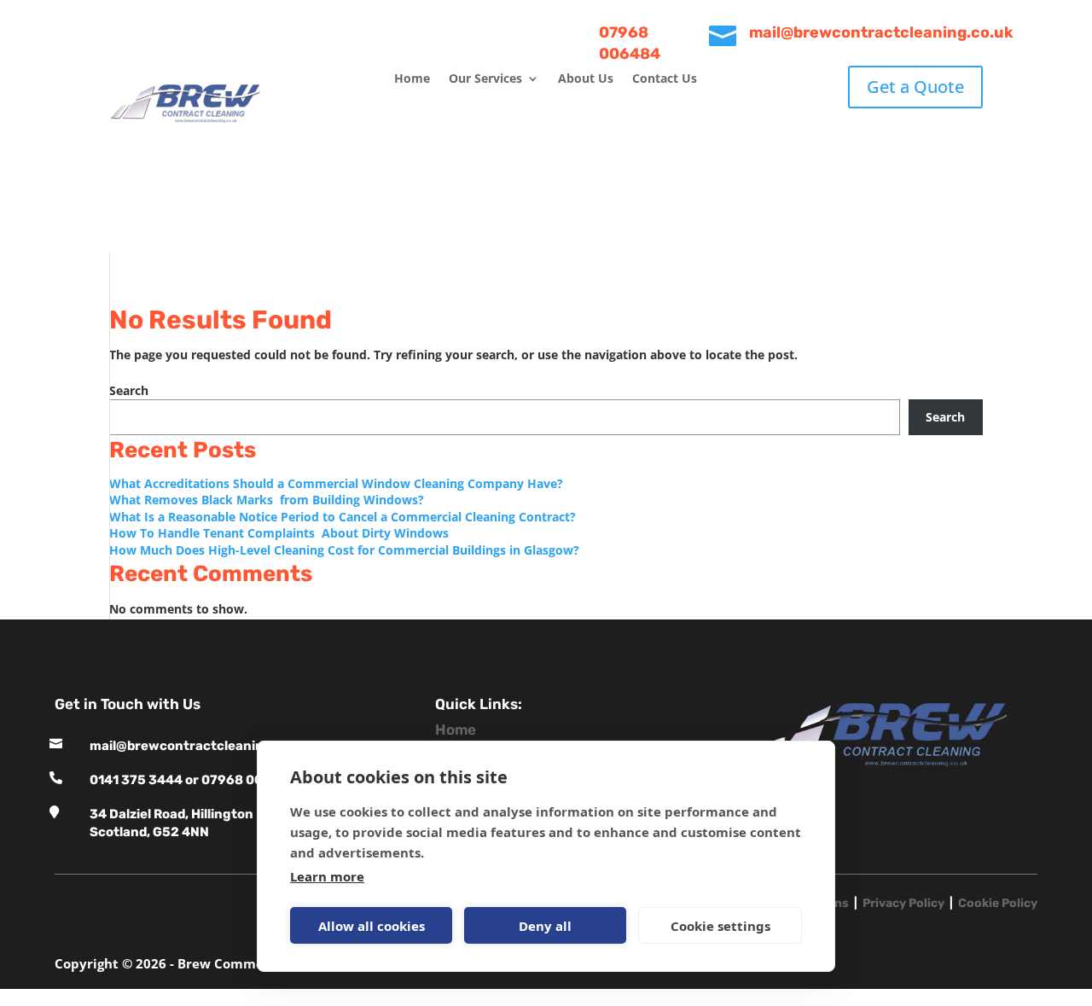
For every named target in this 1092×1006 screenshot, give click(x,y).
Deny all (545, 925)
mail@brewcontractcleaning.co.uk (200, 745)
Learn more (327, 876)
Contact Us (664, 79)
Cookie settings (720, 925)
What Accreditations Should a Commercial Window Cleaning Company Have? (337, 483)
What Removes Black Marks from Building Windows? (266, 499)
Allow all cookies (371, 925)
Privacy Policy (903, 903)
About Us (585, 79)
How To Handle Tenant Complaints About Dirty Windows (280, 533)
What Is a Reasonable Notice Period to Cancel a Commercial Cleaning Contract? (344, 517)
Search (128, 390)
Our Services (485, 79)
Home (412, 79)
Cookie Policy (997, 903)
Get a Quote (915, 86)
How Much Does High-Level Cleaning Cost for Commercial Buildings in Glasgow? (346, 550)
